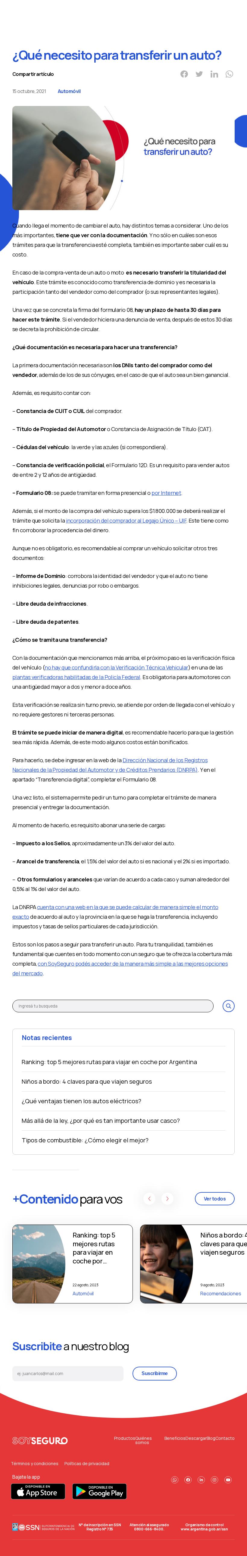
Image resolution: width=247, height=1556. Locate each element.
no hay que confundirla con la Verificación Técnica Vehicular (116, 667)
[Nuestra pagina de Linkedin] (201, 1480)
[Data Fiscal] (15, 1527)
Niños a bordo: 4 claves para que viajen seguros (87, 1081)
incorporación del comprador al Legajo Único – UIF (126, 520)
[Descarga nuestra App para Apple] (38, 1497)
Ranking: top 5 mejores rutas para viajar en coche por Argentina (109, 1062)
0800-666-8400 (148, 1529)
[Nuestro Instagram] (214, 1480)
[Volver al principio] (40, 1440)
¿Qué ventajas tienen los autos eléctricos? (81, 1101)
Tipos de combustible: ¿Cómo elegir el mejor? (85, 1140)
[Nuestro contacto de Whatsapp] (174, 1480)
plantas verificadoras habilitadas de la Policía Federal (76, 677)
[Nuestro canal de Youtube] (228, 1480)
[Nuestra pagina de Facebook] (188, 1480)
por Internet (166, 492)
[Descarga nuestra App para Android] (99, 1497)
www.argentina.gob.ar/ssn (204, 1529)
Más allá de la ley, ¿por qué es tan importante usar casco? (101, 1121)
